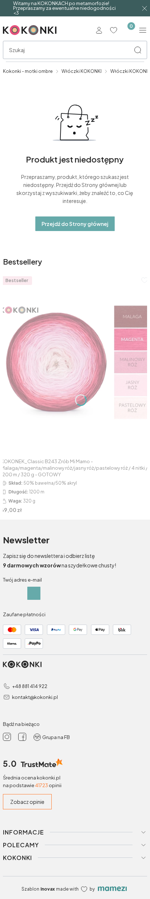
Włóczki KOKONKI (82, 71)
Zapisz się (33, 593)
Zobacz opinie (27, 801)
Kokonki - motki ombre (28, 71)
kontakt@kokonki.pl (35, 697)
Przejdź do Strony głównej (75, 223)
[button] (137, 49)
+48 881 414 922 (29, 686)
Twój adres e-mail (22, 580)
